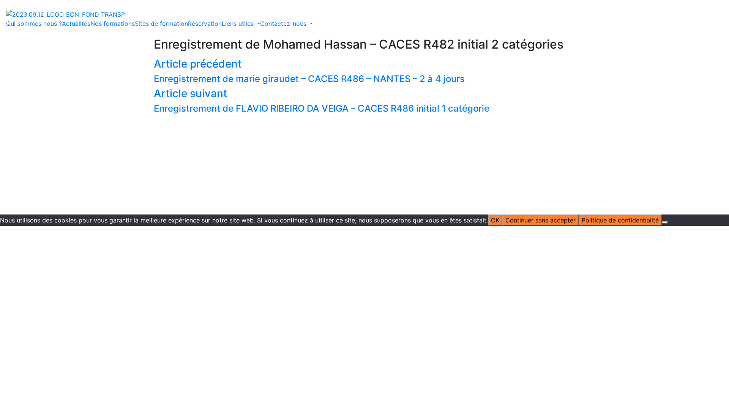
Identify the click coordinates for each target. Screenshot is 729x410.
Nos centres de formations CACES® (299, 111)
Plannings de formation (382, 102)
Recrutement (367, 129)
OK (495, 220)
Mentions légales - (326, 147)
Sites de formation (161, 23)
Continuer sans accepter (540, 220)
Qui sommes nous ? (34, 23)
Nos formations (112, 23)
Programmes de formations (388, 93)
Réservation (205, 23)
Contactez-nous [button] (284, 23)
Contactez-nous (501, 84)
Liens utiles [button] (239, 23)
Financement (295, 129)
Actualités (76, 23)
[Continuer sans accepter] (665, 222)
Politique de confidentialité (392, 147)
